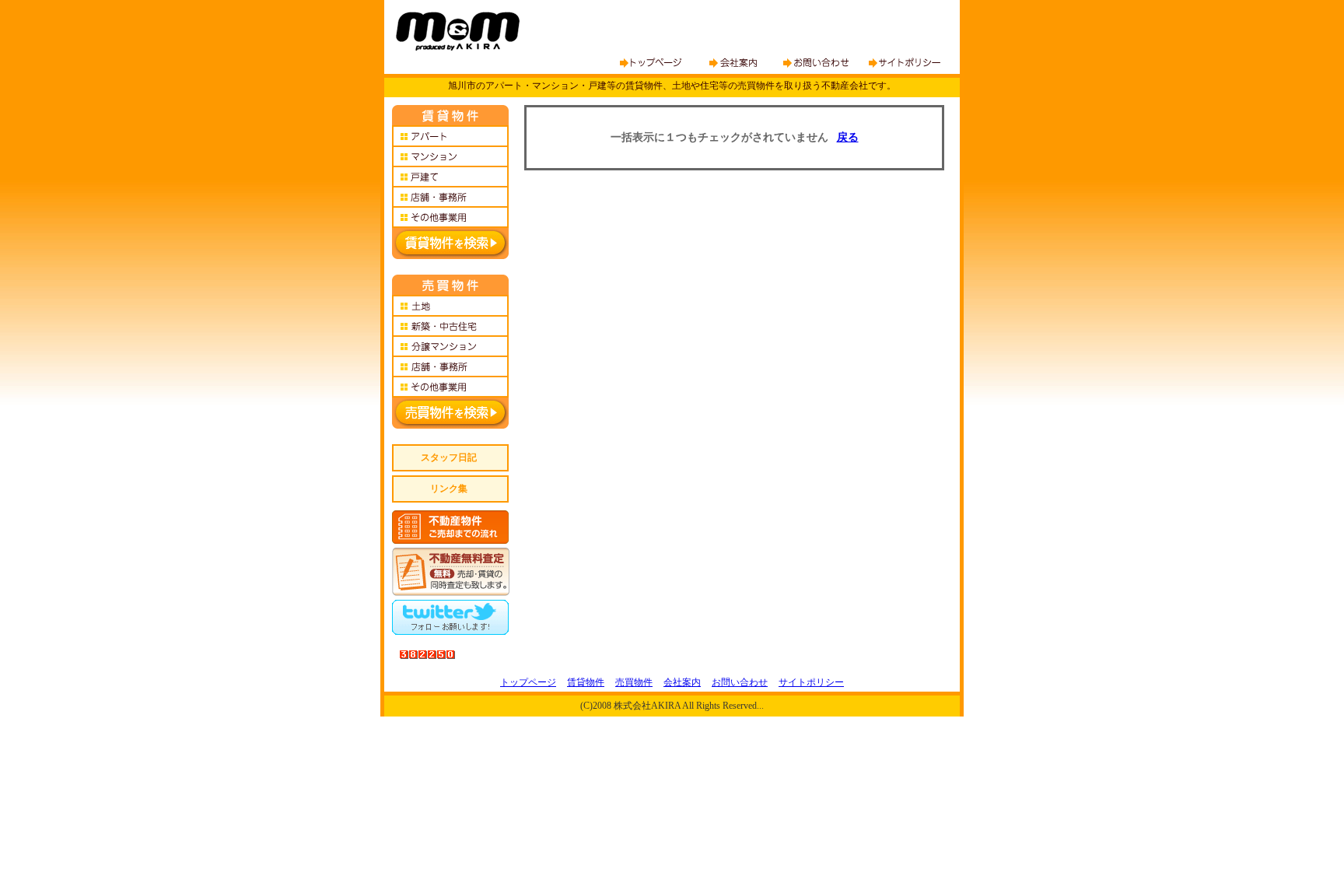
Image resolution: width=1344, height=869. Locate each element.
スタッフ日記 (449, 457)
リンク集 (448, 488)
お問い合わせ (740, 682)
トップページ (528, 682)
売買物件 (634, 682)
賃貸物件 (585, 682)
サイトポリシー (811, 682)
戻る (848, 137)
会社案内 (682, 682)
